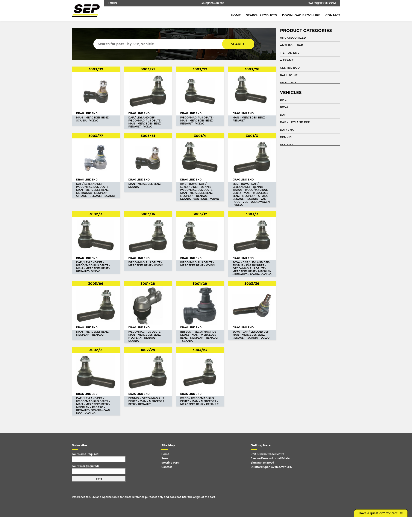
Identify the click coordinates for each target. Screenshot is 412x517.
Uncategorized (293, 37)
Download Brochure (301, 15)
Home (236, 15)
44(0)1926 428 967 (212, 3)
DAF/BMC (287, 129)
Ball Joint (289, 75)
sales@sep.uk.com (322, 3)
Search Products (261, 15)
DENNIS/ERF (289, 144)
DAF (283, 114)
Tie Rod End (290, 52)
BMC (283, 99)
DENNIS (286, 137)
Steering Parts (170, 462)
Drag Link (288, 82)
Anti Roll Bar (291, 45)
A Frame (287, 60)
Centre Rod (290, 67)
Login (112, 3)
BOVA (284, 107)
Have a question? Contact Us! (381, 513)
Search (238, 44)
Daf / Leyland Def (295, 122)
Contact (332, 15)
